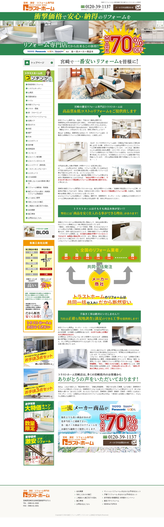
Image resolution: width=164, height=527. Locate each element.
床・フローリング (35, 113)
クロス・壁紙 (33, 108)
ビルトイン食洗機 (35, 157)
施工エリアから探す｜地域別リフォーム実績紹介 (39, 192)
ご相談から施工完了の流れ (38, 206)
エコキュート (33, 173)
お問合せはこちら (35, 218)
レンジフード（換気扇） (37, 165)
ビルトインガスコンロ (36, 161)
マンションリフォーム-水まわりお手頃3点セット (122, 491)
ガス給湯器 (32, 177)
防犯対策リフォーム (35, 84)
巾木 (29, 137)
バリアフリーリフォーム (37, 117)
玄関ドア (31, 121)
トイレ (30, 100)
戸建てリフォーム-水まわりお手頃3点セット (120, 494)
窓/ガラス (31, 125)
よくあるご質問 (34, 198)
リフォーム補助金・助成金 (38, 187)
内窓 (29, 129)
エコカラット (33, 141)
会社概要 (31, 210)
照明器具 (31, 149)
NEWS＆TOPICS (110, 504)
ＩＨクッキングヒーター (37, 169)
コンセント (32, 153)
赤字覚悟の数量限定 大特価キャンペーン (119, 498)
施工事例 (31, 214)
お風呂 (30, 92)
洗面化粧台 (32, 97)
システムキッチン (35, 88)
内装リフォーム (34, 105)
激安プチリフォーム (111, 501)
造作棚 (30, 145)
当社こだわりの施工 (35, 202)
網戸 (29, 133)
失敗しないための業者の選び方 (39, 182)
